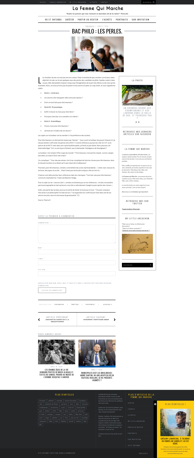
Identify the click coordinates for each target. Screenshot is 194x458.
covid (63, 407)
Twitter (75, 304)
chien (77, 404)
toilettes (63, 421)
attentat (51, 401)
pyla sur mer (75, 418)
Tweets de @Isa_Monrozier (131, 209)
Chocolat (85, 404)
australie (59, 401)
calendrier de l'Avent (51, 404)
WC (40, 425)
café (40, 404)
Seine (50, 421)
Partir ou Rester (88, 19)
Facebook (59, 304)
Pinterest (90, 304)
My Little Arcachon (136, 421)
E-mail (41, 259)
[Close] (155, 404)
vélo (85, 421)
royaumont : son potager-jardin (96, 318)
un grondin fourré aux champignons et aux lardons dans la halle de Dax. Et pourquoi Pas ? (137, 113)
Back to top (143, 453)
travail (71, 421)
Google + (107, 304)
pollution (55, 418)
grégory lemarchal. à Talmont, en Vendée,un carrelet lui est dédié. (175, 441)
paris (41, 418)
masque (58, 414)
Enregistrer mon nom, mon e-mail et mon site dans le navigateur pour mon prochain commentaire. (74, 284)
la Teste (41, 414)
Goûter (69, 19)
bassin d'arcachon (71, 401)
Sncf (56, 421)
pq (61, 418)
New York (79, 414)
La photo (132, 415)
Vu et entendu (53, 19)
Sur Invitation (140, 19)
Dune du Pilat (81, 407)
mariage (50, 414)
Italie (60, 411)
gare (40, 411)
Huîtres (47, 411)
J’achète (107, 19)
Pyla (66, 418)
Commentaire (44, 223)
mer (64, 414)
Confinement (43, 407)
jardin (73, 411)
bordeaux (82, 401)
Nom (40, 248)
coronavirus (54, 407)
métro (71, 414)
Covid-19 (70, 407)
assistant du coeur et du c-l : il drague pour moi (57, 319)
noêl (86, 414)
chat (71, 404)
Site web (41, 269)
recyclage (85, 418)
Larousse (81, 411)
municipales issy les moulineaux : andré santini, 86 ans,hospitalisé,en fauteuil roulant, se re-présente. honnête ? (97, 376)
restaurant (42, 421)
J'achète (131, 409)
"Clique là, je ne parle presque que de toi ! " (136, 230)
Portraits (122, 19)
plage (47, 418)
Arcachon (42, 401)
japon (66, 411)
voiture (78, 421)
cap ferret (64, 404)
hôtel (54, 411)
